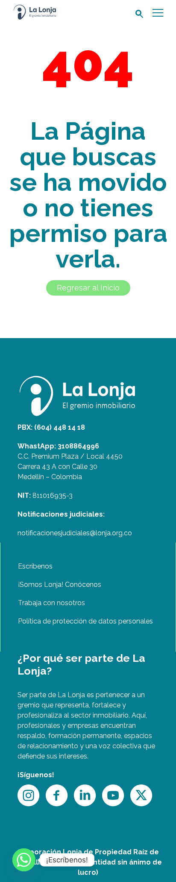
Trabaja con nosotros (51, 603)
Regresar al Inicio (88, 287)
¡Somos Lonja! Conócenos (59, 584)
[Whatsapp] (23, 859)
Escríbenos (35, 566)
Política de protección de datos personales (85, 621)
